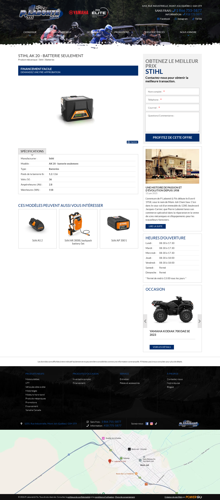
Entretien (124, 379)
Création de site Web (173, 497)
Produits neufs (34, 373)
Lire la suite (156, 226)
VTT (27, 383)
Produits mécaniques (35, 398)
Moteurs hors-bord (35, 394)
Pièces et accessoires (130, 383)
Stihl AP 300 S (119, 240)
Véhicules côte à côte (35, 387)
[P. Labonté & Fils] (41, 12)
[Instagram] (151, 423)
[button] (145, 321)
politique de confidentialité (78, 497)
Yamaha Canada (33, 410)
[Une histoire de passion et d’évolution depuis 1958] (172, 166)
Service (124, 373)
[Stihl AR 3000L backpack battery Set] (78, 224)
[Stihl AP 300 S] (119, 224)
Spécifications (32, 151)
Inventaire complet (82, 379)
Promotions (31, 402)
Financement (31, 406)
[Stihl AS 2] (37, 224)
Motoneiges (31, 391)
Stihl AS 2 (37, 240)
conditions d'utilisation (104, 497)
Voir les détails (162, 347)
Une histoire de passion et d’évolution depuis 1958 (164, 189)
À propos (172, 373)
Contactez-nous (175, 379)
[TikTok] (156, 423)
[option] (172, 321)
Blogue (170, 387)
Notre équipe (173, 383)
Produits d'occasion (86, 373)
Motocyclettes (32, 379)
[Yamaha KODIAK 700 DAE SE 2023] (172, 310)
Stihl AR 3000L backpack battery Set (78, 242)
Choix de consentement (125, 497)
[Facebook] (147, 423)
